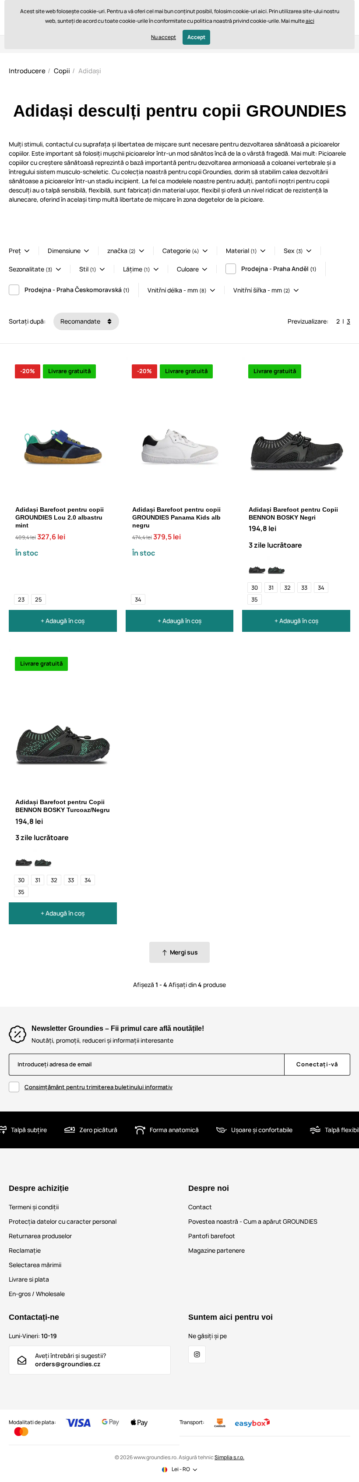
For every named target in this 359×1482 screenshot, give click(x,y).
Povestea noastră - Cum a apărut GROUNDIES (252, 1221)
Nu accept (163, 37)
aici (310, 21)
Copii (62, 70)
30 (254, 587)
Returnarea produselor (40, 1236)
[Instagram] (197, 1354)
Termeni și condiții (34, 1207)
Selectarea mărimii (35, 1265)
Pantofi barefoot (211, 1236)
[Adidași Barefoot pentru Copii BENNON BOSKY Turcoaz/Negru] (276, 566)
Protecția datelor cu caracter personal (62, 1221)
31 (271, 587)
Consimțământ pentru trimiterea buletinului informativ (98, 1087)
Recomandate (81, 321)
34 (138, 599)
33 (304, 587)
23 (21, 599)
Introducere (27, 70)
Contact (200, 1207)
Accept (196, 37)
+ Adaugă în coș (62, 620)
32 (287, 587)
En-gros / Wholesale (37, 1294)
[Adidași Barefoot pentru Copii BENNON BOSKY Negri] (257, 566)
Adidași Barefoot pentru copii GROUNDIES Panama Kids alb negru (176, 517)
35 (254, 599)
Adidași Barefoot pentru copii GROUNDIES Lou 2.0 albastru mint (59, 517)
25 (38, 599)
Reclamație (25, 1250)
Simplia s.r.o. (229, 1457)
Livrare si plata (29, 1279)
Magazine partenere (216, 1250)
